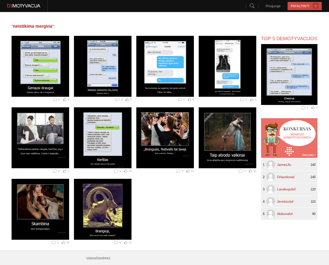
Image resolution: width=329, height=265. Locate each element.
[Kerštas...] (103, 137)
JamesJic (284, 165)
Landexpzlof (286, 189)
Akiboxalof (285, 214)
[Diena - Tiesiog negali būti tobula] (289, 74)
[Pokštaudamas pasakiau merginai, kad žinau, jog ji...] (40, 137)
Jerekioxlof (285, 201)
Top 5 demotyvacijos (289, 38)
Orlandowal (285, 177)
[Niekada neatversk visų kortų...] (103, 66)
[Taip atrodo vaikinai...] (227, 137)
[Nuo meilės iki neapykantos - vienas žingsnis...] (227, 66)
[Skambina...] (40, 209)
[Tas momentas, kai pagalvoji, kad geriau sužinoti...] (165, 66)
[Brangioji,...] (103, 209)
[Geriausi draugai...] (40, 66)
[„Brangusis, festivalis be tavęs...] (165, 137)
